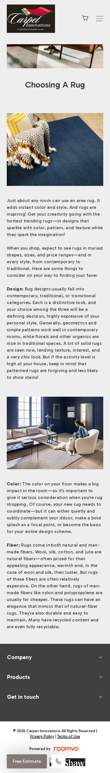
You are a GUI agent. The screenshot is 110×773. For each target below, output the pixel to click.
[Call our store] (58, 761)
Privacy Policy (42, 736)
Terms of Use (68, 736)
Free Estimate (27, 761)
